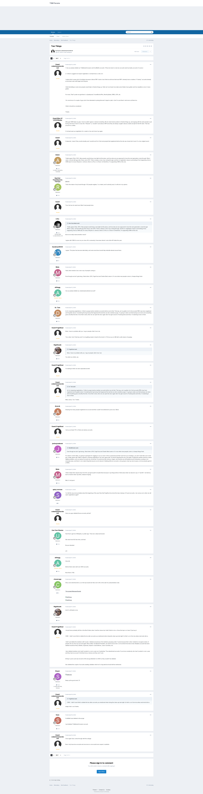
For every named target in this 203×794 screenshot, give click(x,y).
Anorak (57, 406)
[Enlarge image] (68, 597)
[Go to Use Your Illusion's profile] (57, 535)
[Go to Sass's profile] (57, 720)
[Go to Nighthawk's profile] (57, 350)
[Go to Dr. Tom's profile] (57, 313)
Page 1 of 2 (66, 58)
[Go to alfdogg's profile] (57, 293)
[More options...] (150, 64)
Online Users (65, 36)
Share (137, 51)
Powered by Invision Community (101, 791)
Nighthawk (57, 345)
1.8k (58, 457)
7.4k (58, 301)
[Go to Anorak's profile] (57, 411)
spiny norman (57, 489)
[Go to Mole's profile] (57, 272)
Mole (57, 267)
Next (57, 58)
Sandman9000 (57, 247)
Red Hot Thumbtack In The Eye (57, 179)
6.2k (58, 281)
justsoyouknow (57, 443)
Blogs (58, 36)
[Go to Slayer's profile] (57, 676)
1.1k (58, 260)
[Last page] (60, 58)
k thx (57, 219)
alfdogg (57, 287)
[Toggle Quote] (67, 223)
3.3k (58, 544)
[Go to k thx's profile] (57, 224)
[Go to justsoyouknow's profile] (57, 449)
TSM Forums (55, 3)
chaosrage (57, 579)
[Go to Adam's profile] (57, 160)
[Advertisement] (101, 18)
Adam (57, 155)
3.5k (58, 168)
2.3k (58, 232)
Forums (52, 36)
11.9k (58, 684)
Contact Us (102, 789)
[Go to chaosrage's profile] (57, 584)
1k (58, 503)
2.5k (58, 321)
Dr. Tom (57, 307)
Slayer (57, 671)
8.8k (58, 358)
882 (58, 420)
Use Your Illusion (57, 530)
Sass (57, 715)
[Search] (151, 32)
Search (59, 32)
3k (58, 593)
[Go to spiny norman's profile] (57, 495)
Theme (95, 789)
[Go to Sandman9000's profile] (57, 252)
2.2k (58, 728)
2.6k (58, 195)
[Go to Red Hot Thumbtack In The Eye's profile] (57, 187)
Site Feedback (68, 52)
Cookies (108, 789)
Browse (53, 32)
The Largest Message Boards (73, 591)
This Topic (145, 32)
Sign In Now (101, 771)
